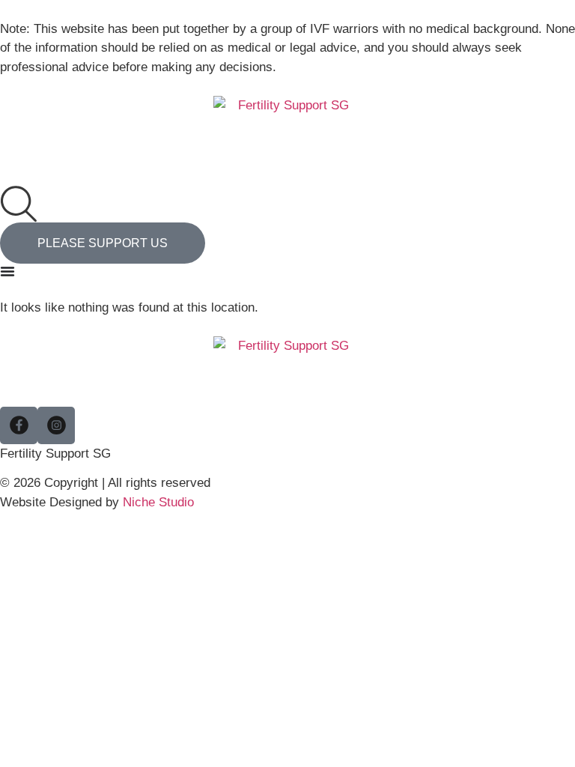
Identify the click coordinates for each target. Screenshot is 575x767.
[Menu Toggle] (7, 271)
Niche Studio (158, 502)
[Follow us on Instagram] (56, 425)
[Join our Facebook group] (18, 425)
